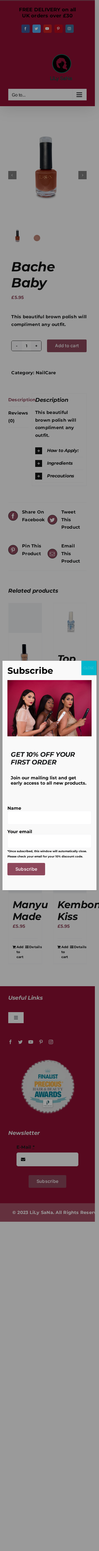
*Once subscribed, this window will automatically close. (47, 851)
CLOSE (89, 668)
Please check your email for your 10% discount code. (45, 856)
